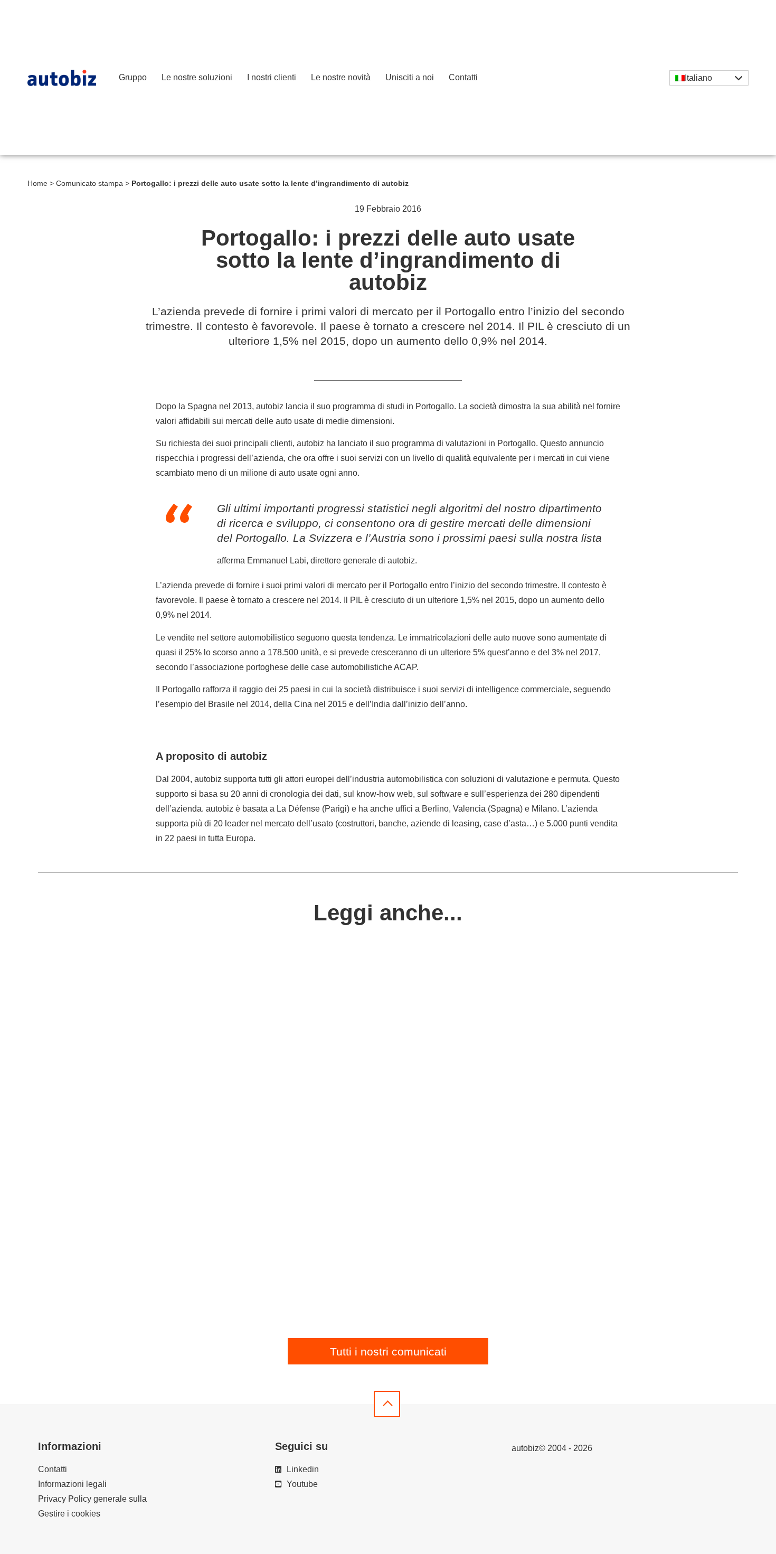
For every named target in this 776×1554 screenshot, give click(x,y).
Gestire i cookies (69, 1513)
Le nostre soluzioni (197, 77)
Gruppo (133, 77)
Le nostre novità (341, 77)
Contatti (463, 77)
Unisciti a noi (409, 77)
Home (37, 183)
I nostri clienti (271, 77)
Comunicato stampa (89, 183)
